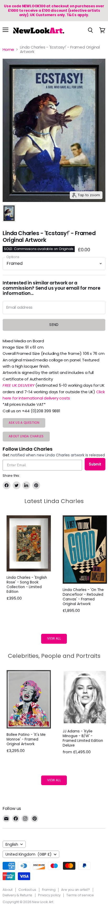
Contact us (27, 889)
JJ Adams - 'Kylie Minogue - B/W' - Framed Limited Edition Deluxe (83, 738)
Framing (49, 889)
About (8, 889)
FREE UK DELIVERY (18, 385)
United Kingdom (29, 854)
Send (54, 324)
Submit (95, 464)
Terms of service (80, 895)
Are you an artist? (75, 889)
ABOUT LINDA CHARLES (26, 436)
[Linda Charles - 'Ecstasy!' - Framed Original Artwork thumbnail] (9, 213)
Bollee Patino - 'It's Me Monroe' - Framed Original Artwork (26, 739)
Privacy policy (49, 895)
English (12, 844)
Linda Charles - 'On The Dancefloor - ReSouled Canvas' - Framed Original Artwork (83, 596)
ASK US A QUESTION (24, 423)
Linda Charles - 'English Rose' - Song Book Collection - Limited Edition (27, 584)
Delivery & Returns (17, 895)
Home (8, 49)
